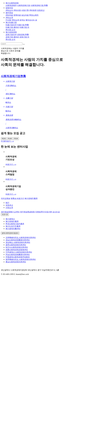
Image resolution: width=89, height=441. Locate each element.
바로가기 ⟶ (11, 164)
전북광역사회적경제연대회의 (18, 257)
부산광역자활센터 (13, 229)
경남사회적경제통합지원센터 (18, 240)
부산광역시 (10, 219)
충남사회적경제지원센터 (16, 262)
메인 (7, 203)
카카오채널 (5, 198)
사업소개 (9, 208)
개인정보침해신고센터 (10, 212)
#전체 (4, 138)
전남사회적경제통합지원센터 (18, 255)
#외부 (16, 138)
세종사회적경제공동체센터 (17, 250)
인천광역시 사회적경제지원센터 (19, 252)
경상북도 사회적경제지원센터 (18, 242)
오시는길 (56, 212)
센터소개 (9, 18)
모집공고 (9, 205)
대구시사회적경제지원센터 (17, 247)
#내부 (10, 138)
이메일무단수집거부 (43, 212)
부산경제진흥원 (31, 198)
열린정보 (9, 13)
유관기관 (5, 214)
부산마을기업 (11, 22)
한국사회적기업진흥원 (15, 224)
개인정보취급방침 (27, 212)
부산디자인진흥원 (13, 226)
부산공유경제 (11, 32)
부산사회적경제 (12, 3)
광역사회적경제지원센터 (10, 233)
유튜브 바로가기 (17, 198)
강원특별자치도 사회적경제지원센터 (21, 237)
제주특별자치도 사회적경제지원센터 (21, 259)
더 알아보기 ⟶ (7, 141)
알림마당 (9, 8)
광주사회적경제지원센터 (16, 245)
